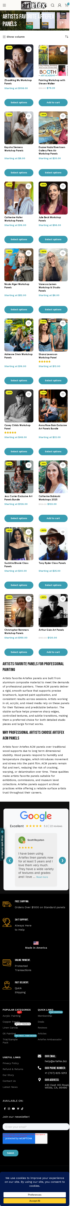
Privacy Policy (11, 1063)
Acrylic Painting (12, 1015)
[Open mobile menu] (4, 5)
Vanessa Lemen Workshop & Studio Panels (49, 287)
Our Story (8, 1075)
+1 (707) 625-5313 (56, 1073)
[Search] (52, 5)
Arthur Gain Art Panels (51, 629)
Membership (50, 1015)
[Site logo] (34, 5)
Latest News (10, 1087)
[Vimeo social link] (18, 1108)
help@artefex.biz (56, 1061)
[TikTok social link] (22, 1108)
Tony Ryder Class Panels (52, 563)
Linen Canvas (16, 1027)
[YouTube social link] (13, 1108)
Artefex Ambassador (50, 1039)
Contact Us (9, 1080)
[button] (53, 102)
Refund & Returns (13, 1069)
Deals (41, 1021)
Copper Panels (11, 1021)
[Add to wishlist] (29, 49)
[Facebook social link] (5, 1108)
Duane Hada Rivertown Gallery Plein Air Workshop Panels (52, 150)
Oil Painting (9, 1033)
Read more (42, 877)
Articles (42, 1033)
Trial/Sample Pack (18, 1040)
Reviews (42, 1027)
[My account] (59, 5)
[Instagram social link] (9, 1108)
